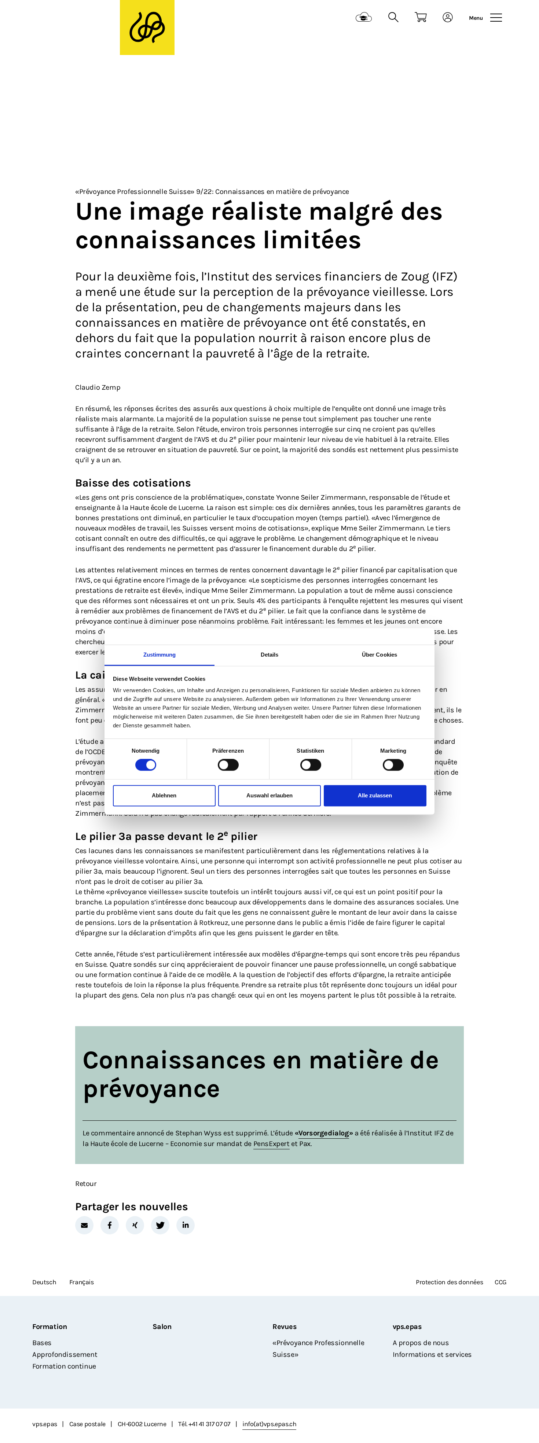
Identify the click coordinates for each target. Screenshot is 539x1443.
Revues (284, 1326)
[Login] (448, 18)
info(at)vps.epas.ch (269, 1424)
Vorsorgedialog (323, 1133)
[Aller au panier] (421, 18)
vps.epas (407, 1326)
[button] (84, 1225)
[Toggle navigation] (496, 18)
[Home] (77, 18)
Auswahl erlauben (269, 795)
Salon (162, 1326)
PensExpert (271, 1143)
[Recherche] (393, 18)
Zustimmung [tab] (159, 654)
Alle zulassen (375, 795)
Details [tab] (270, 654)
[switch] (228, 765)
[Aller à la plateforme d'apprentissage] (364, 18)
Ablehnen (164, 795)
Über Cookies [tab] (379, 654)
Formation (49, 1326)
